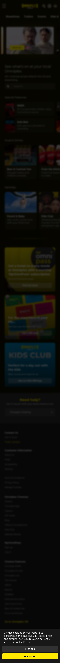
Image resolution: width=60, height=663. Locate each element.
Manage (30, 648)
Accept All (30, 656)
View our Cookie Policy (17, 642)
